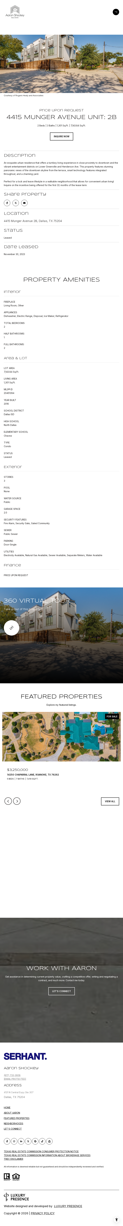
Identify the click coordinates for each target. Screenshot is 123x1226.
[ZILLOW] (49, 1141)
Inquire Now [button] (61, 136)
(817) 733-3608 (12, 1075)
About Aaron (12, 1112)
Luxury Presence (68, 1206)
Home (7, 1107)
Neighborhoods (13, 1123)
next (16, 801)
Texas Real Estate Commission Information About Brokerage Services (47, 1155)
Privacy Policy (43, 1213)
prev (8, 801)
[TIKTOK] (42, 1141)
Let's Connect (13, 1129)
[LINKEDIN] (21, 1141)
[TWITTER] (28, 1141)
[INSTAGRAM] (14, 1141)
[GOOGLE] (35, 1141)
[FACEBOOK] (7, 1141)
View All (110, 801)
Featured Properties (16, 1118)
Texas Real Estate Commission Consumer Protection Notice (41, 1151)
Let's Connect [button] (61, 991)
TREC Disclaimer (13, 1159)
